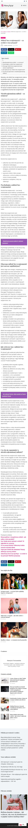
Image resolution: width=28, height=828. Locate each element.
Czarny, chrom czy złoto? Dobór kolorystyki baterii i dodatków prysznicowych (18, 680)
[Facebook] (25, 1)
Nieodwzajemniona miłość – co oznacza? (13, 62)
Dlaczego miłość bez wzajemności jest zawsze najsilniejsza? (12, 67)
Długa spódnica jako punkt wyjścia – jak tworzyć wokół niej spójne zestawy (18, 716)
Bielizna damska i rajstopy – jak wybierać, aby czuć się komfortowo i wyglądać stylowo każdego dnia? (14, 814)
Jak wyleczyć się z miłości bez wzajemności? (14, 69)
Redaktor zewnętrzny (8, 45)
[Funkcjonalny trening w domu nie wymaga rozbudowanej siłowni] (5, 698)
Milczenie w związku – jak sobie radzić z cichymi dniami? (12, 616)
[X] (26, 1)
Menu (25, 5)
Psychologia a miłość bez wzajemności (12, 64)
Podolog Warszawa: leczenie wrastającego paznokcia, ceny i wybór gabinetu (17, 707)
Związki (8, 31)
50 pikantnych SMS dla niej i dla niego (11, 767)
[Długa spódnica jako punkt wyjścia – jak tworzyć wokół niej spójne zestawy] (5, 715)
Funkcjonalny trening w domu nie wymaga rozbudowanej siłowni (18, 699)
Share (4, 49)
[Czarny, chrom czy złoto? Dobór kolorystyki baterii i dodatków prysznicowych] (5, 679)
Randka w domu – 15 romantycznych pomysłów (14, 640)
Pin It (18, 49)
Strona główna (4, 31)
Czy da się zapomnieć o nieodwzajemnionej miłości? (14, 72)
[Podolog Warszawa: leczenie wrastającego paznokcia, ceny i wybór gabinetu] (5, 706)
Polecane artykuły (6, 791)
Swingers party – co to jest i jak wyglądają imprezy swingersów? (12, 592)
